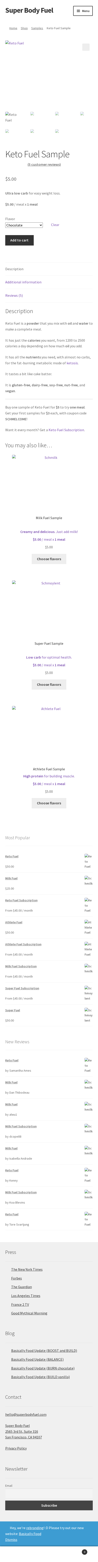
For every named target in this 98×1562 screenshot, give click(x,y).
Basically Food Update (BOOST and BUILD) (44, 1350)
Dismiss (11, 1539)
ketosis (72, 363)
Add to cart (19, 240)
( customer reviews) (44, 164)
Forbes (16, 1278)
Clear (55, 224)
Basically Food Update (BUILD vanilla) (40, 1377)
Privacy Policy (16, 1448)
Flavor (10, 219)
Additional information (23, 282)
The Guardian (21, 1287)
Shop (24, 28)
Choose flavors (49, 559)
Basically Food (30, 1533)
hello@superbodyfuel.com (25, 1414)
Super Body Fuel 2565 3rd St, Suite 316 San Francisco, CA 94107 (23, 1431)
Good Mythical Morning (29, 1313)
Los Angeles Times (25, 1295)
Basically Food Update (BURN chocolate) (43, 1368)
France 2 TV (20, 1304)
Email (8, 1486)
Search (49, 1554)
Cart (75, 1550)
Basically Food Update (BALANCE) (37, 1359)
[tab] (49, 269)
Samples (37, 28)
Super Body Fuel (29, 10)
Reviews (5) (14, 295)
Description (14, 269)
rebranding (35, 1528)
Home (13, 28)
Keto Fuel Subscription (66, 430)
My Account (16, 1554)
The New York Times (27, 1269)
